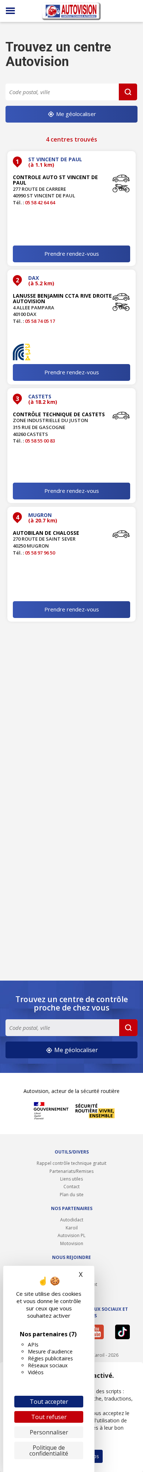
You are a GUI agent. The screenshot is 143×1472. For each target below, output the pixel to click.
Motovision (71, 1243)
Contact (71, 1186)
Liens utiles (71, 1179)
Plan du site (72, 1194)
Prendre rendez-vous (71, 253)
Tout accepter (49, 1402)
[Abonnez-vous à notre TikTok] (124, 1332)
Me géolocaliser (75, 113)
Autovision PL (71, 1235)
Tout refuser (49, 1417)
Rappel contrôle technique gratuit (71, 1163)
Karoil (72, 1228)
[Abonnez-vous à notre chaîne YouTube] (98, 1332)
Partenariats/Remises (72, 1171)
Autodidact (71, 1220)
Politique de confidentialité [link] (48, 1450)
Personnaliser (49, 1432)
